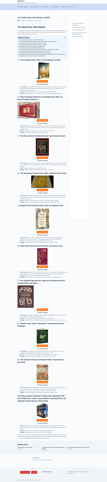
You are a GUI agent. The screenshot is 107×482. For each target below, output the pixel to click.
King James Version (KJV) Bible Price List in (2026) (78, 447)
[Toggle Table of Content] (64, 37)
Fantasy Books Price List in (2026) (25, 447)
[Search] (53, 12)
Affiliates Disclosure (72, 471)
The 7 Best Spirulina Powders (79, 27)
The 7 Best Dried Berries (77, 36)
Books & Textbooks (38, 20)
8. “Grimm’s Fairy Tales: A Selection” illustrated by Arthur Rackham (34, 51)
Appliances (63, 6)
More (75, 6)
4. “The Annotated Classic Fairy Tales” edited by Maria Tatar (32, 44)
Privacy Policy (81, 471)
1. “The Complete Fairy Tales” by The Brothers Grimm (31, 39)
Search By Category (47, 471)
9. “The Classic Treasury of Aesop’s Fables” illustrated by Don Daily (34, 52)
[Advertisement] (79, 56)
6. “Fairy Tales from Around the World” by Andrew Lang (31, 47)
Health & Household (45, 6)
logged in (41, 459)
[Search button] (86, 19)
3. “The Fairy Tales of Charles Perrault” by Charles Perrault (32, 43)
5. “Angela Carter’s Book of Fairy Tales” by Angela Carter (31, 46)
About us (71, 473)
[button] (25, 472)
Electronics (69, 6)
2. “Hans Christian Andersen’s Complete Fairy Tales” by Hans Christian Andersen (37, 41)
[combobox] (78, 19)
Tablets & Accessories (34, 6)
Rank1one (21, 1)
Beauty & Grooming (54, 6)
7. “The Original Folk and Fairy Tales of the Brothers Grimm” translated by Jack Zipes (38, 49)
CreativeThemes (37, 480)
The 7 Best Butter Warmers (78, 30)
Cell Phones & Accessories (23, 6)
